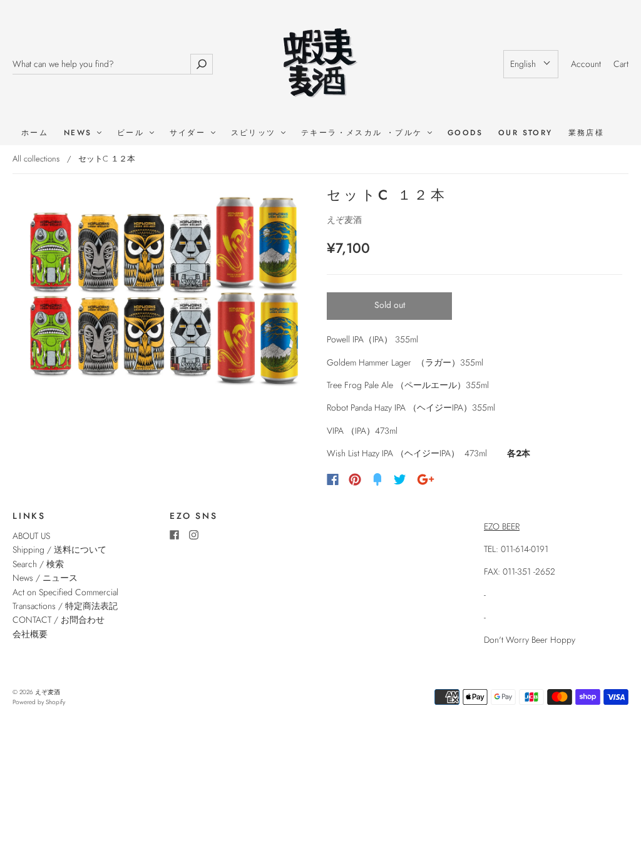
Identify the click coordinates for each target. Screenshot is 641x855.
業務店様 (586, 133)
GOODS (465, 133)
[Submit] (201, 64)
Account (586, 64)
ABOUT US (31, 536)
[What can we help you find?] (101, 64)
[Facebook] (333, 479)
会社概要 (30, 634)
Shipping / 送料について (64, 549)
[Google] (425, 479)
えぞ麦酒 (344, 219)
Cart (620, 64)
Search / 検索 (38, 564)
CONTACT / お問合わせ (59, 619)
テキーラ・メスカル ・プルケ (363, 133)
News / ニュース (45, 577)
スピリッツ (255, 133)
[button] (530, 64)
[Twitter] (400, 479)
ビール (132, 133)
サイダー (190, 133)
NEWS (80, 133)
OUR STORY (525, 133)
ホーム (34, 133)
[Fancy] (377, 479)
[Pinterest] (355, 479)
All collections (36, 159)
